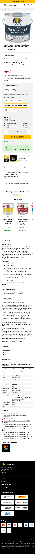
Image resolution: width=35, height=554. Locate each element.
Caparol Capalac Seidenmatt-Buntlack (23, 220)
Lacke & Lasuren (16, 380)
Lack (13, 386)
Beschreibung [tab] (6, 240)
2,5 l (16, 384)
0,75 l (13, 384)
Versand (14, 120)
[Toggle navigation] (2, 5)
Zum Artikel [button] (8, 227)
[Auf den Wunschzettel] (30, 15)
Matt (13, 390)
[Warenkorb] (32, 5)
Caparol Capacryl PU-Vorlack (8, 220)
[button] (25, 5)
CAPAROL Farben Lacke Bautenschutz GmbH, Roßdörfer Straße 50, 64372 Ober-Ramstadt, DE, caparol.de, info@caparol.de (21, 398)
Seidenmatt (17, 390)
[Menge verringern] (6, 132)
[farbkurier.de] (10, 5)
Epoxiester (14, 388)
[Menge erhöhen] (29, 132)
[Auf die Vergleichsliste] (27, 15)
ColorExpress (15, 392)
